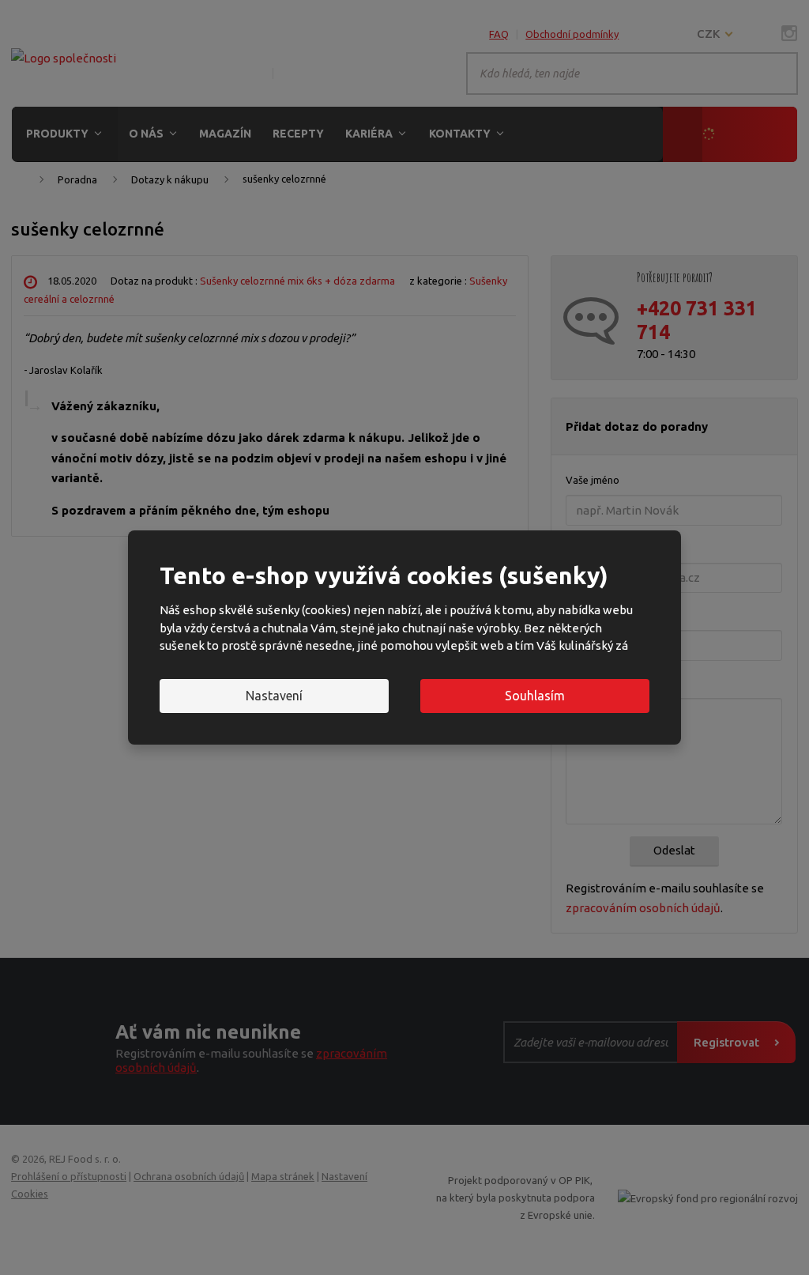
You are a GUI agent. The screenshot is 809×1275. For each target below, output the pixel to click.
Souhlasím (535, 695)
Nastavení (274, 695)
